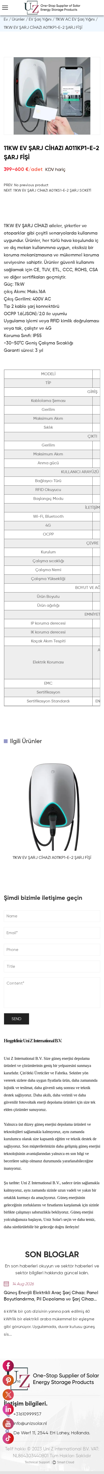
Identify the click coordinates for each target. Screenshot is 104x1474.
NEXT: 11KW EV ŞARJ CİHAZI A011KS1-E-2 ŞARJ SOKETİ (47, 190)
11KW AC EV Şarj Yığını (75, 19)
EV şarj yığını (40, 19)
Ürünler (18, 19)
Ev (6, 19)
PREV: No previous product (26, 185)
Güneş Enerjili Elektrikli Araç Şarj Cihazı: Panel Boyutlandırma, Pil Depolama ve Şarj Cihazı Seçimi (51, 1297)
